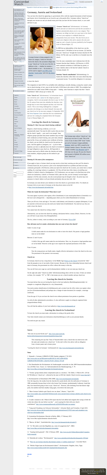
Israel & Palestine (18, 128)
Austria (15, 97)
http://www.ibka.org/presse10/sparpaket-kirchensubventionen (45, 369)
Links (79, 468)
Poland (15, 142)
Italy (15, 130)
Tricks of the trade (18, 78)
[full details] (28, 456)
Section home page (18, 159)
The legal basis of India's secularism (19, 44)
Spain (15, 149)
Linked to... (16, 165)
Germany (16, 121)
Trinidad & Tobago (18, 151)
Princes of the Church (70, 261)
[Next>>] (22, 61)
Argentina (16, 95)
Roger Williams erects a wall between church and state (19, 27)
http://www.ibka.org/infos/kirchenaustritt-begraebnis (42, 428)
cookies (97, 470)
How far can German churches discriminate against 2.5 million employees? (52, 442)
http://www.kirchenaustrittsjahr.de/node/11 (64, 422)
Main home (31, 468)
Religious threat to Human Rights (18, 69)
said (86, 149)
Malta (15, 132)
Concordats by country (19, 90)
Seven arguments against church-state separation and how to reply (19, 32)
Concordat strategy (18, 76)
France (15, 119)
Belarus (15, 99)
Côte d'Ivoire (17, 108)
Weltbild (67, 145)
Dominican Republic (18, 115)
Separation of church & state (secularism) (19, 66)
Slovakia (16, 146)
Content (61, 468)
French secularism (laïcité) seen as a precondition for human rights (19, 48)
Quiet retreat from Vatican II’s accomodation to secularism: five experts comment (19, 53)
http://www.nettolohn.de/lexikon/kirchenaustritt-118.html (71, 438)
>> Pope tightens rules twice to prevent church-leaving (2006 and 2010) (67, 7)
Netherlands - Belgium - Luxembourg (19, 135)
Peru (15, 140)
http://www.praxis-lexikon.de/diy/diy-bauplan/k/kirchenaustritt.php (47, 448)
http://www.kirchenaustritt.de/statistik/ (67, 379)
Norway (16, 138)
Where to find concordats (19, 83)
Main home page (17, 157)
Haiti (15, 123)
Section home (48, 468)
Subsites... (16, 162)
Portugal (16, 144)
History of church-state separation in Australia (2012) (19, 36)
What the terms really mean (18, 86)
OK (97, 473)
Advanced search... (71, 3)
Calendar (67, 468)
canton (42, 98)
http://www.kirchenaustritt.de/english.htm (41, 187)
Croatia (15, 110)
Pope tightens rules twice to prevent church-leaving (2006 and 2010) (19, 59)
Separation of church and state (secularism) (37, 7)
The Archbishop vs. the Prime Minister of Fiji (19, 10)
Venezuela (16, 153)
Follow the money (18, 74)
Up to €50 (72, 219)
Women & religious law (19, 72)
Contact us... (17, 168)
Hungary (16, 125)
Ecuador (16, 117)
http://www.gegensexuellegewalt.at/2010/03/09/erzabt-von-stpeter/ (55, 404)
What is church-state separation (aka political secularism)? (19, 19)
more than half (85, 375)
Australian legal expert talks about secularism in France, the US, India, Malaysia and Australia (19, 14)
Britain (15, 104)
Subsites (55, 468)
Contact (73, 468)
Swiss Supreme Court (36, 113)
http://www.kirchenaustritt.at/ (66, 306)
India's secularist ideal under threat (19, 40)
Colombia (16, 106)
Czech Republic (17, 112)
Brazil (15, 101)
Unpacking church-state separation (19, 23)
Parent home (39, 468)
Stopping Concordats (18, 81)
